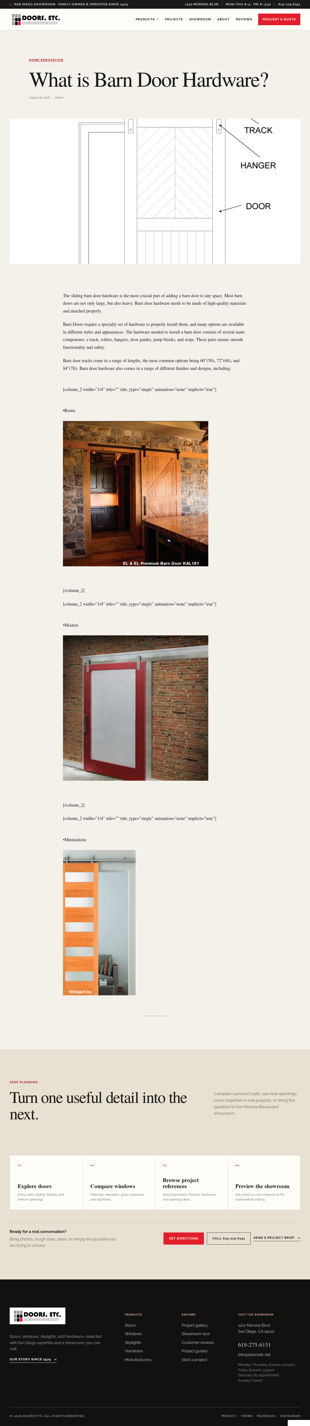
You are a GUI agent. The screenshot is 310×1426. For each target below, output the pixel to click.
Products (147, 19)
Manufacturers (138, 1359)
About (223, 19)
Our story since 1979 (33, 1359)
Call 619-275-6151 (228, 1238)
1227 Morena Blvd (202, 4)
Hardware (134, 1351)
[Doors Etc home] (36, 19)
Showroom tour (196, 1334)
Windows (133, 1334)
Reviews (244, 19)
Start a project (194, 1359)
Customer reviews (198, 1342)
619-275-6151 (289, 4)
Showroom (200, 19)
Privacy (228, 1416)
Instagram (290, 1416)
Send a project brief (277, 1237)
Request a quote (279, 19)
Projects (174, 19)
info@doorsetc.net (254, 1354)
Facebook (266, 1416)
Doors (130, 1325)
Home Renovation (46, 60)
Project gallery (195, 1325)
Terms (247, 1416)
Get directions (184, 1238)
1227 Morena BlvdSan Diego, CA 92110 (256, 1328)
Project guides (195, 1351)
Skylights (133, 1342)
